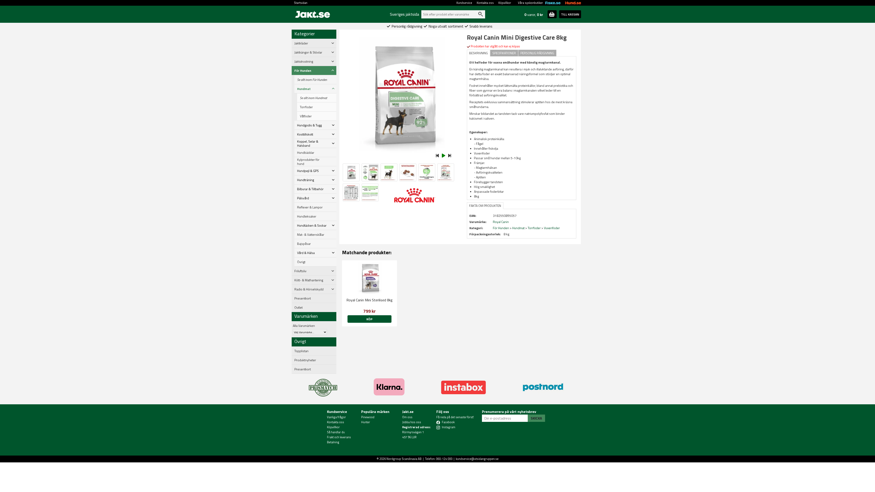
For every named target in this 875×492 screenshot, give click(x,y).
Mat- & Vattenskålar (310, 235)
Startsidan (300, 2)
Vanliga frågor (336, 417)
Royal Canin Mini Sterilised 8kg (369, 300)
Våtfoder (306, 116)
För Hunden (501, 228)
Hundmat (518, 228)
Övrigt (301, 262)
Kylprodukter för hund (308, 162)
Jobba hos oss (411, 422)
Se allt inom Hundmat (313, 98)
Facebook (448, 422)
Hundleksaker (306, 216)
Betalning (333, 442)
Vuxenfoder (552, 228)
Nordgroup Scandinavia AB (404, 458)
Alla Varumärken (304, 325)
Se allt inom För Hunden (312, 80)
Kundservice (464, 2)
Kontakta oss (485, 2)
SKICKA (536, 418)
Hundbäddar (305, 153)
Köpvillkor (504, 2)
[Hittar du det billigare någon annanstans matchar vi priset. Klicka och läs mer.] (323, 385)
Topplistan (301, 351)
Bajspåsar (304, 244)
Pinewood (367, 417)
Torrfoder (306, 107)
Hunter (365, 422)
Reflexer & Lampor (310, 207)
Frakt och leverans (339, 437)
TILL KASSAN (570, 14)
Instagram (448, 427)
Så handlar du (336, 432)
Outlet (298, 307)
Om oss (407, 417)
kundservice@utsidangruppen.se (477, 458)
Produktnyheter (305, 360)
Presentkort (302, 298)
